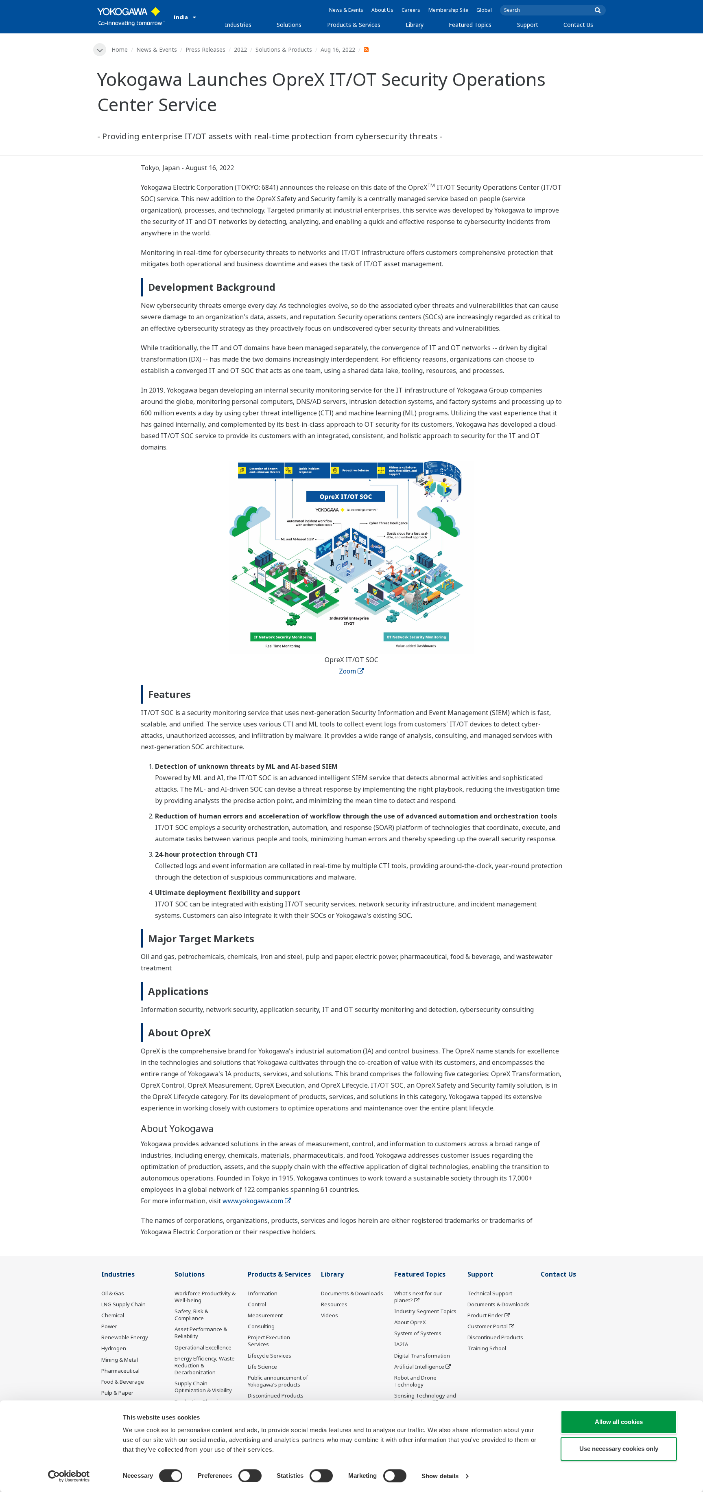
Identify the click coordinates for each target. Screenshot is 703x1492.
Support (527, 25)
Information (262, 1293)
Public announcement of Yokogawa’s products (278, 1381)
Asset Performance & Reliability (201, 1332)
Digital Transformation (422, 1355)
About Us (382, 10)
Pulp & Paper (117, 1392)
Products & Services (353, 25)
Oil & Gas (112, 1293)
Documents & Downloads (352, 1293)
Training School (486, 1348)
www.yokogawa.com (253, 1200)
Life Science (262, 1366)
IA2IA (401, 1344)
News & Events (346, 10)
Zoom (347, 671)
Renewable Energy (124, 1337)
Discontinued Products (275, 1395)
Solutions (289, 25)
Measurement (265, 1315)
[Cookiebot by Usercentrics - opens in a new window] (69, 1476)
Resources (334, 1304)
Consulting (261, 1326)
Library (415, 25)
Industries (238, 25)
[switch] (250, 1475)
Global (484, 10)
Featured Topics (470, 25)
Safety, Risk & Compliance (191, 1315)
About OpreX (410, 1322)
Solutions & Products (283, 49)
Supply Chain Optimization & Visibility (203, 1387)
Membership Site (448, 10)
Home (119, 49)
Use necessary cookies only (618, 1448)
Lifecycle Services (269, 1355)
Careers (411, 10)
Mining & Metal (119, 1359)
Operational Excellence (203, 1347)
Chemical (112, 1315)
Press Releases (205, 49)
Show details (439, 1475)
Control (257, 1304)
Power (109, 1326)
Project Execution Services (269, 1341)
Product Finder (485, 1315)
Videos (329, 1315)
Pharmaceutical (120, 1370)
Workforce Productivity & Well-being (205, 1297)
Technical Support (489, 1293)
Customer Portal (487, 1326)
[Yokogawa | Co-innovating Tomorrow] (131, 16)
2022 (240, 49)
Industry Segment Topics (425, 1311)
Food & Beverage (122, 1381)
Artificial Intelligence (419, 1366)
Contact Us (578, 25)
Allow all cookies (619, 1421)
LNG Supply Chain (123, 1304)
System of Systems (417, 1333)
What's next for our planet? (418, 1297)
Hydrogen (113, 1348)
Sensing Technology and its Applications (425, 1399)
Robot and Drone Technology (415, 1381)
